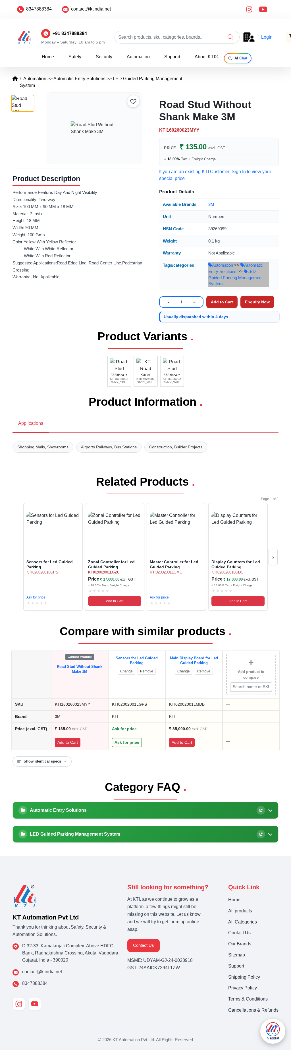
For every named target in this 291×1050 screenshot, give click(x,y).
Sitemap (236, 954)
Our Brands (239, 943)
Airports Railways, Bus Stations (109, 447)
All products (240, 910)
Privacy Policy (242, 987)
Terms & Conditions (248, 999)
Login (267, 37)
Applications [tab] (30, 423)
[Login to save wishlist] (133, 101)
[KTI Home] (25, 895)
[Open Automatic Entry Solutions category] (261, 810)
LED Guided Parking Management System (235, 277)
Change (126, 671)
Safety (74, 56)
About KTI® (206, 56)
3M (211, 204)
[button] (230, 37)
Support (172, 56)
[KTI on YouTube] (34, 1004)
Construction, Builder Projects (175, 447)
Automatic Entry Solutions (79, 78)
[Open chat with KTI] (272, 1031)
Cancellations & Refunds (253, 1010)
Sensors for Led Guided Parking (137, 660)
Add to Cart (114, 601)
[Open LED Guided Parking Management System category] (261, 834)
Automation (138, 56)
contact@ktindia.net (91, 9)
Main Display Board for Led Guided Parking (194, 660)
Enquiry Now (257, 302)
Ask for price (35, 597)
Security (104, 56)
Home (48, 56)
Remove (146, 671)
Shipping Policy (244, 977)
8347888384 (39, 9)
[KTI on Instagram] (19, 1004)
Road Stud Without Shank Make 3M (79, 669)
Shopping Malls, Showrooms (42, 447)
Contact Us (143, 945)
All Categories (242, 921)
